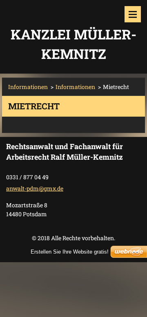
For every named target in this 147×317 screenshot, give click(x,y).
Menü (133, 14)
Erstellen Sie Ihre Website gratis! (70, 252)
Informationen (28, 87)
